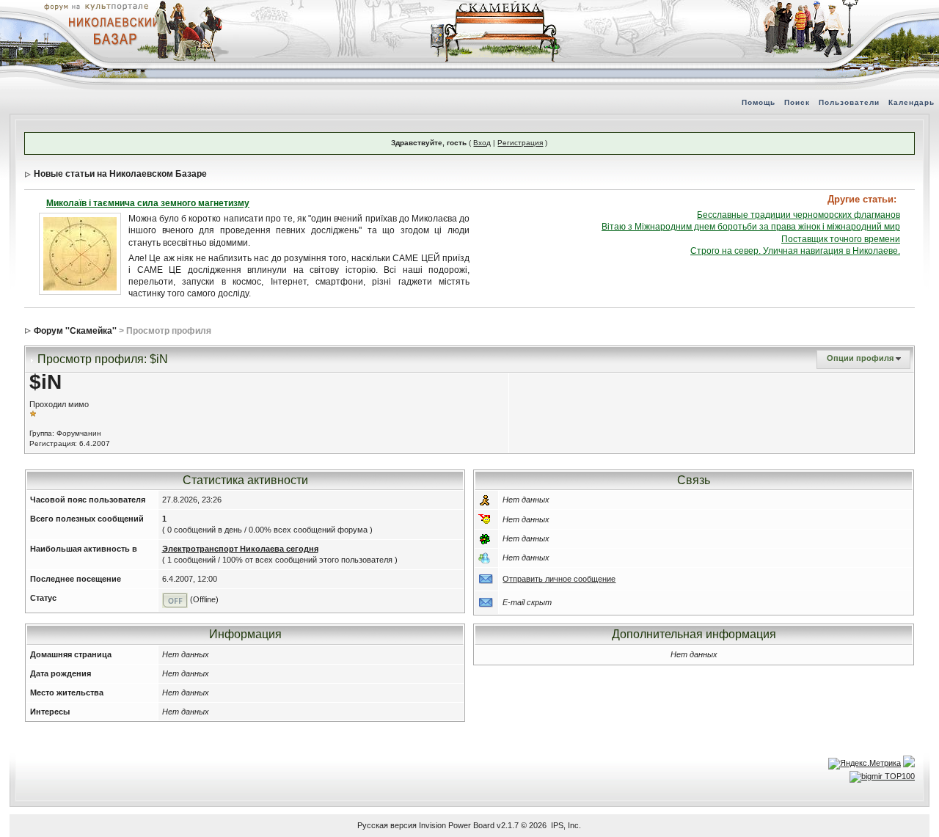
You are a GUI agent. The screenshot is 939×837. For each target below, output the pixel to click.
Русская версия (387, 825)
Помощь (758, 102)
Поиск (797, 102)
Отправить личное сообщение (559, 578)
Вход (482, 143)
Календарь (911, 102)
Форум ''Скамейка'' (75, 331)
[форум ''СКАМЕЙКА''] (496, 7)
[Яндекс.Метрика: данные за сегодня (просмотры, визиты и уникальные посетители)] (864, 764)
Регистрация (520, 143)
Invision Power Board (456, 825)
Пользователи (849, 102)
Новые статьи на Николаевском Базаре (120, 174)
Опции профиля (860, 358)
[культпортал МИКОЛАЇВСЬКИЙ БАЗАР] (110, 30)
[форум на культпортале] (95, 6)
